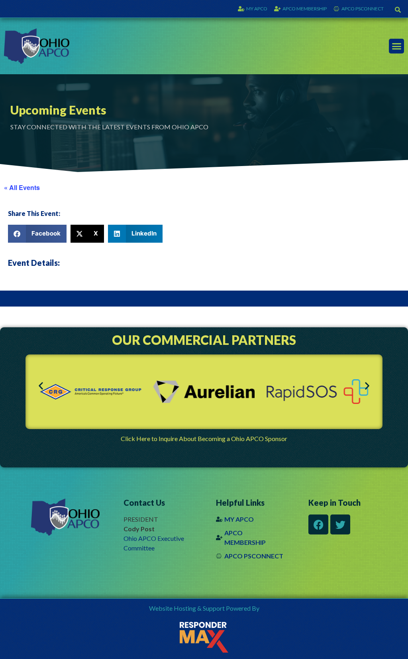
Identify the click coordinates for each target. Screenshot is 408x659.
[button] (398, 10)
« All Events (22, 187)
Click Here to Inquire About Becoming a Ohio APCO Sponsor (204, 438)
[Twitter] (340, 524)
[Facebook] (318, 524)
